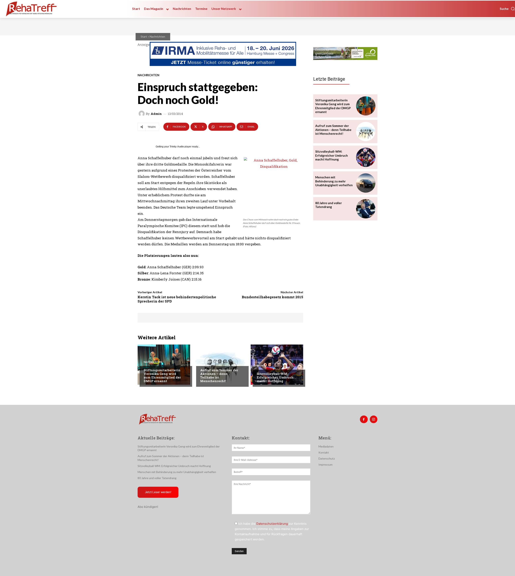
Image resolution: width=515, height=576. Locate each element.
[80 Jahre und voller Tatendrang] (365, 208)
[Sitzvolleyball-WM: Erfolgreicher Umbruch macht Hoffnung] (277, 365)
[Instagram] (373, 419)
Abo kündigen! (148, 507)
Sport (261, 365)
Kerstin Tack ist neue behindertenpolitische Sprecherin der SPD (177, 299)
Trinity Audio (177, 146)
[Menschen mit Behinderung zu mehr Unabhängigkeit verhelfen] (365, 183)
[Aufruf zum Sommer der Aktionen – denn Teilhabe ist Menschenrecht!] (220, 365)
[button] (507, 9)
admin (156, 113)
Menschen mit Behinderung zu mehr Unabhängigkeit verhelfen (334, 181)
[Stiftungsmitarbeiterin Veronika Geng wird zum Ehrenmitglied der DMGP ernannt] (164, 365)
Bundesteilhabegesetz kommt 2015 (272, 297)
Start (144, 36)
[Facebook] (364, 419)
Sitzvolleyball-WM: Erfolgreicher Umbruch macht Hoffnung (275, 377)
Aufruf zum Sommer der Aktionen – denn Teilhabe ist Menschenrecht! (219, 375)
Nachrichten (157, 36)
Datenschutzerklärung (272, 524)
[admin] (142, 114)
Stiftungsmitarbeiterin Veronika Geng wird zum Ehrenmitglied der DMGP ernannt (162, 375)
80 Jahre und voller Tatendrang (328, 205)
